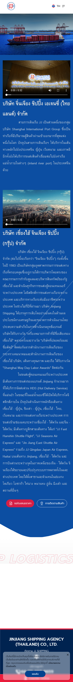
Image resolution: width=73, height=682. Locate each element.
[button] (56, 6)
